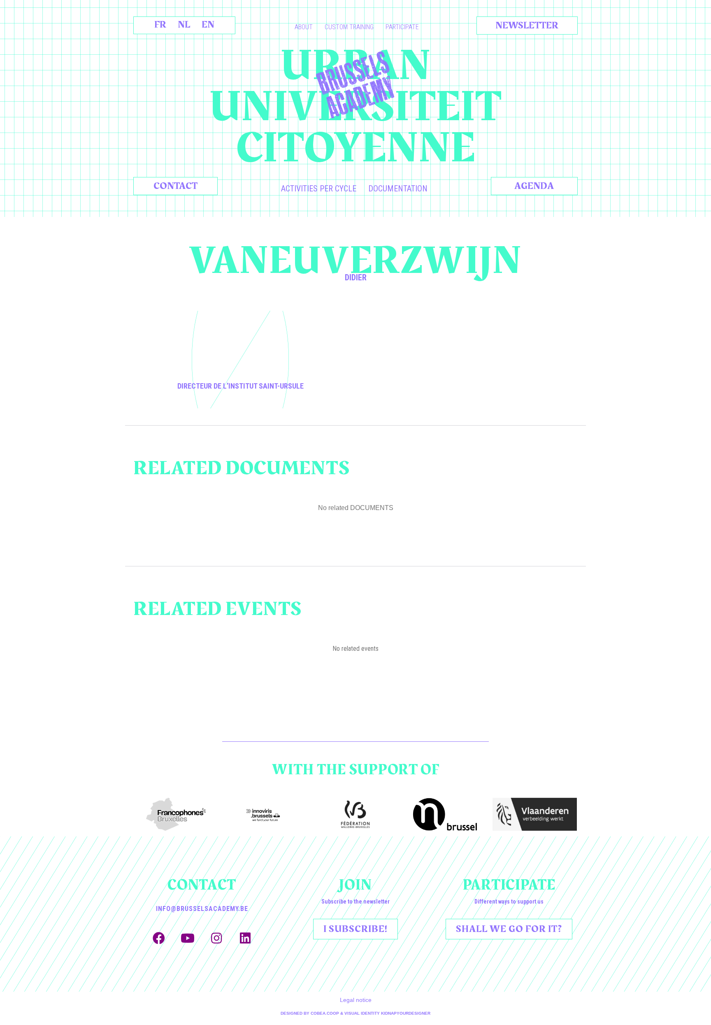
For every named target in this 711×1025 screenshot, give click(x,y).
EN (208, 24)
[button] (158, 938)
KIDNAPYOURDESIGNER (405, 1013)
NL (184, 24)
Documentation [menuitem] (398, 188)
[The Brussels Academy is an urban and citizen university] (355, 85)
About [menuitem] (304, 27)
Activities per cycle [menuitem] (318, 188)
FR (160, 24)
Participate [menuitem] (402, 27)
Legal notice (356, 1000)
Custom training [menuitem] (349, 27)
